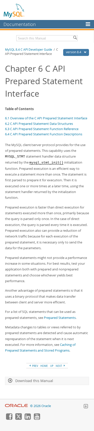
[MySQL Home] (14, 10)
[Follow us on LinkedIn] (28, 419)
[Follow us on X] (18, 419)
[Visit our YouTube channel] (37, 419)
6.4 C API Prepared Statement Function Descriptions (43, 134)
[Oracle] (16, 406)
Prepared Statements (60, 317)
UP (51, 366)
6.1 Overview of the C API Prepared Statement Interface (46, 118)
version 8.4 (74, 52)
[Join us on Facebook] (9, 419)
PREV (34, 366)
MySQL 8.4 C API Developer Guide (28, 49)
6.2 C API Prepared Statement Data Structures (39, 123)
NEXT (59, 366)
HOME (44, 366)
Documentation (20, 24)
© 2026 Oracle (40, 406)
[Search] (74, 38)
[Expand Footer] (85, 407)
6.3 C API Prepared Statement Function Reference (41, 129)
